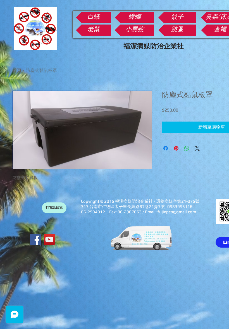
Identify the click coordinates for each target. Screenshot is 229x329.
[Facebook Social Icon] (35, 239)
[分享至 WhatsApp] (186, 148)
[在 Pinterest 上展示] (176, 148)
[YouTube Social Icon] (49, 239)
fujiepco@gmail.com (177, 211)
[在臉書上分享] (165, 148)
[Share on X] (197, 148)
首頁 (17, 70)
